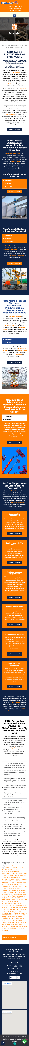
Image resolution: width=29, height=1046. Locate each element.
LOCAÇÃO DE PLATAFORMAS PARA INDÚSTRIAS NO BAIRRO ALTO (14, 924)
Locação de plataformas (12, 45)
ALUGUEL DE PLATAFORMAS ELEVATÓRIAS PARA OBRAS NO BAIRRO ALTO (14, 879)
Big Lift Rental (16, 72)
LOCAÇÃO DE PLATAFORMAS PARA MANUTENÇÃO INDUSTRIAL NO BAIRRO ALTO (14, 928)
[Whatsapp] (14, 977)
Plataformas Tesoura (11, 325)
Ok (15, 1043)
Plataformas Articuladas (10, 249)
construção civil (7, 84)
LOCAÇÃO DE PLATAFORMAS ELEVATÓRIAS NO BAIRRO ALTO (14, 911)
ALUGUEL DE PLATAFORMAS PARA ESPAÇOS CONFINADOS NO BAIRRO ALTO (14, 888)
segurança (22, 88)
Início (3, 45)
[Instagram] (18, 977)
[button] (14, 15)
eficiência (13, 255)
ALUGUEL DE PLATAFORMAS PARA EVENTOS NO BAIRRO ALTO (14, 892)
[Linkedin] (11, 977)
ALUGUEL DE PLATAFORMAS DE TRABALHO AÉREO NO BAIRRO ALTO (14, 875)
